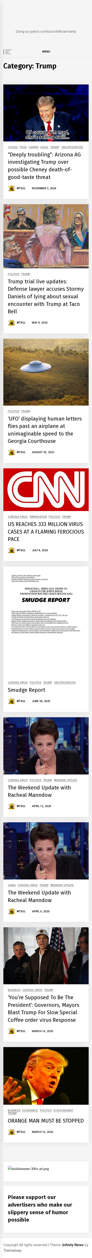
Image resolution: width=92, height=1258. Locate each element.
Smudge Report (26, 690)
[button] (87, 52)
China (12, 885)
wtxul (21, 188)
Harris (34, 147)
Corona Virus (18, 516)
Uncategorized (72, 147)
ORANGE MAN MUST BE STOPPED (46, 1121)
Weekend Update (65, 780)
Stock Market (63, 1110)
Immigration (38, 516)
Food (23, 147)
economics (30, 1110)
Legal (44, 147)
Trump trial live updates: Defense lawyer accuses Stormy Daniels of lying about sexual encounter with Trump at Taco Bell (46, 296)
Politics (13, 274)
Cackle (13, 147)
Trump (54, 147)
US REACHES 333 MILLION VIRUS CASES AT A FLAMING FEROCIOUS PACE (46, 531)
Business (14, 990)
